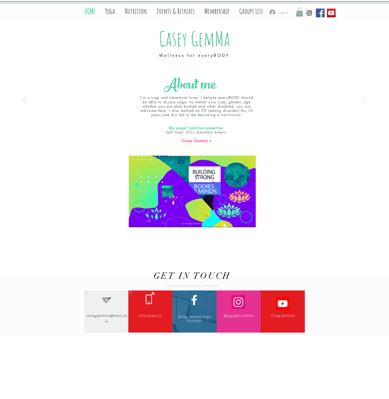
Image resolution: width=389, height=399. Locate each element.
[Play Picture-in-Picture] (242, 221)
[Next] (364, 100)
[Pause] (135, 221)
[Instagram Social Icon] (309, 13)
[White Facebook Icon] (194, 300)
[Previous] (25, 100)
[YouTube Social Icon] (331, 13)
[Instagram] (238, 302)
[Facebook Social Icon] (320, 13)
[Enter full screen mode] (250, 221)
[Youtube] (282, 304)
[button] (299, 12)
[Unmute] (142, 221)
